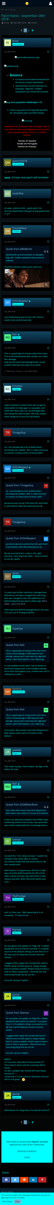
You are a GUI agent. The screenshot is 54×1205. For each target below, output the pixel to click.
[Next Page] (33, 30)
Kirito (6, 22)
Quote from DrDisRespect (21, 538)
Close (17, 1201)
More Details (7, 1201)
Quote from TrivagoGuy (19, 485)
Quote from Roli (15, 645)
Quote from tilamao (17, 1012)
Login (27, 1157)
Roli (23, 371)
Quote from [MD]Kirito (19, 249)
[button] (3, 3)
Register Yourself (27, 1151)
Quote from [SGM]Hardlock (22, 804)
